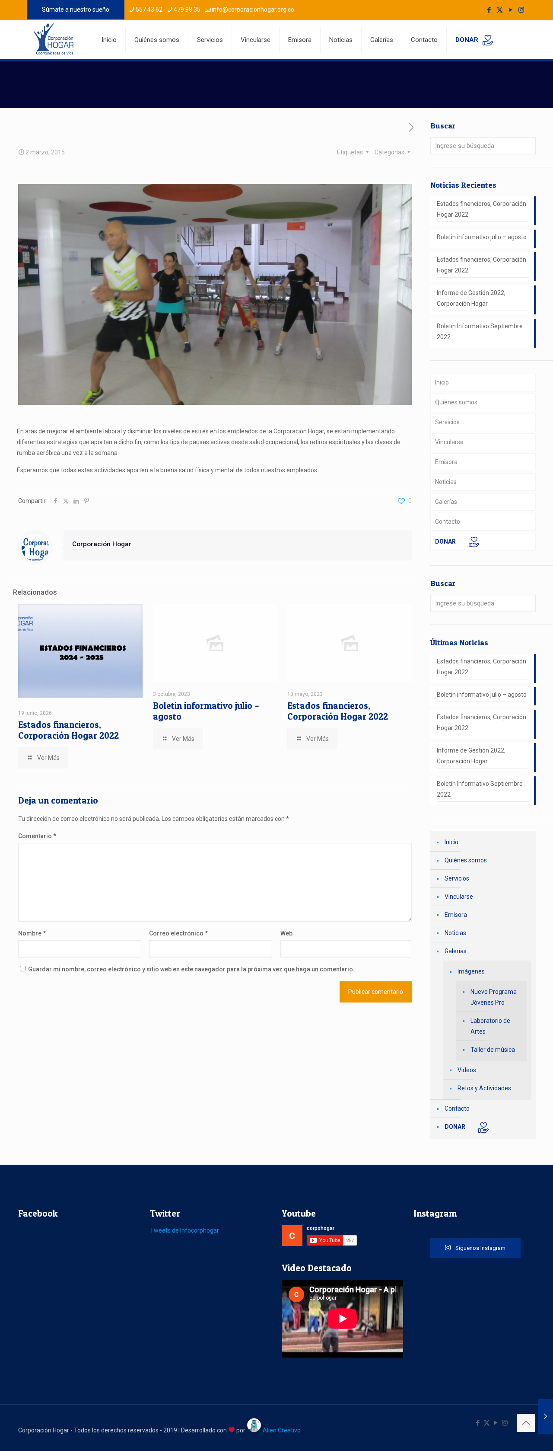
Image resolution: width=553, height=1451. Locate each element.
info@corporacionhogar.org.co (253, 9)
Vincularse (449, 442)
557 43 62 (149, 9)
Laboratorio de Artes (490, 1026)
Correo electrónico (178, 933)
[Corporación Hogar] (53, 39)
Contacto (447, 521)
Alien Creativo (281, 1430)
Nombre (32, 933)
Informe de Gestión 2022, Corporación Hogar (471, 298)
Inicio (442, 382)
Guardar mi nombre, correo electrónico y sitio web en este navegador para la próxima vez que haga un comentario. (191, 969)
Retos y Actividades (484, 1088)
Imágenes (471, 971)
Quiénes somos (456, 402)
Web (286, 933)
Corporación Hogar (101, 544)
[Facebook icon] (489, 10)
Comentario (37, 836)
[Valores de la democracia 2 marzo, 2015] (545, 1416)
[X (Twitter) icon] (499, 10)
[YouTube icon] (510, 10)
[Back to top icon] (526, 1423)
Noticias (446, 481)
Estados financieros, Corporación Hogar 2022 (68, 730)
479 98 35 (187, 9)
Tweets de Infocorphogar (184, 1230)
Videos (467, 1070)
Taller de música (492, 1049)
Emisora (446, 461)
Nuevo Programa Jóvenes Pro (493, 997)
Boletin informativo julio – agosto (482, 237)
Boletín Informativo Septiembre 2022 (480, 331)
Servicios (447, 422)
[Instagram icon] (521, 10)
